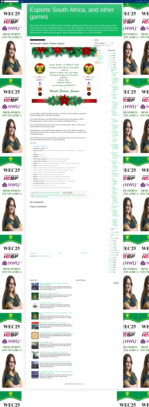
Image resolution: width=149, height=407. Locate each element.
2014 (111, 270)
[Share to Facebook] (69, 193)
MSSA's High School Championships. (58, 159)
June (112, 243)
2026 (111, 53)
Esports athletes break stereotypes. (115, 113)
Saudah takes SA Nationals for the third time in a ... (115, 173)
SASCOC (33, 196)
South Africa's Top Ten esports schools (50, 303)
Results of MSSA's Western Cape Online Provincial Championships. (53, 170)
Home (59, 253)
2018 (111, 260)
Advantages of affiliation (40, 146)
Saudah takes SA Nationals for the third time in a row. (54, 179)
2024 (111, 58)
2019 (111, 258)
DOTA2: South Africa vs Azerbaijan (55, 183)
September (114, 234)
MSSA (72, 195)
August (113, 238)
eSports (52, 195)
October (113, 232)
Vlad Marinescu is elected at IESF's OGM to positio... (114, 104)
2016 (111, 265)
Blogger (82, 384)
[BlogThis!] (66, 193)
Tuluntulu (38, 196)
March (113, 250)
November (114, 228)
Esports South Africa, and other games (100, 58)
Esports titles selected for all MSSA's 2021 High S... (115, 147)
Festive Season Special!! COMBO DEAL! (114, 181)
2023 (111, 60)
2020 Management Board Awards (48, 165)
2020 (111, 67)
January (113, 255)
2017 (111, 262)
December (114, 69)
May (112, 245)
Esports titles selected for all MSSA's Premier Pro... (115, 81)
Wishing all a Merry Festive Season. (114, 97)
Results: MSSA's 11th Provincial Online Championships (49, 172)
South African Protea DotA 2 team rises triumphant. (60, 181)
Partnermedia (81, 195)
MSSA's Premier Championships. (57, 161)
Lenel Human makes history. (114, 74)
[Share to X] (67, 193)
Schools (42, 154)
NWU (76, 195)
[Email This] (64, 193)
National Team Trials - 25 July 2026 (49, 293)
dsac (41, 195)
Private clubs (43, 157)
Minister (69, 195)
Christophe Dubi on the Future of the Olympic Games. (115, 134)
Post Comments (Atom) (43, 256)
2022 (111, 62)
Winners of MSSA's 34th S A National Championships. (54, 176)
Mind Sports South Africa (60, 195)
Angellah (99, 53)
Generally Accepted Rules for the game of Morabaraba (55, 332)
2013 (111, 272)
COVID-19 (37, 195)
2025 (111, 55)
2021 (47, 148)
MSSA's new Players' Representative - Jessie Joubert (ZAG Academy (59, 163)
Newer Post (33, 253)
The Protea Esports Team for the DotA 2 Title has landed (55, 362)
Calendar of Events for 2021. (114, 140)
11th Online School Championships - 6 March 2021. (54, 352)
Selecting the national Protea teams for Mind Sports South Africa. (52, 187)
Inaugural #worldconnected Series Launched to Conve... (115, 164)
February (114, 252)
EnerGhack (46, 195)
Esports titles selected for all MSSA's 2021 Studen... (115, 89)
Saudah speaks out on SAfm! (114, 120)
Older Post (84, 253)
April (112, 248)
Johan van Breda (100, 62)
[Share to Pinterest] (71, 193)
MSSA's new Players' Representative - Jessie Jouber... (115, 155)
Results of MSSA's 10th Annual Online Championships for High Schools (54, 168)
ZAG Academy (44, 196)
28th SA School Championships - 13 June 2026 (53, 322)
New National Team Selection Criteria (44, 185)
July (112, 241)
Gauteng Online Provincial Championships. (51, 174)
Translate (107, 46)
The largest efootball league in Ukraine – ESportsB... (115, 222)
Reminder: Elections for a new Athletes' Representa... (115, 213)
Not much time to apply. (115, 206)
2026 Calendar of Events (46, 342)
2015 (111, 267)
